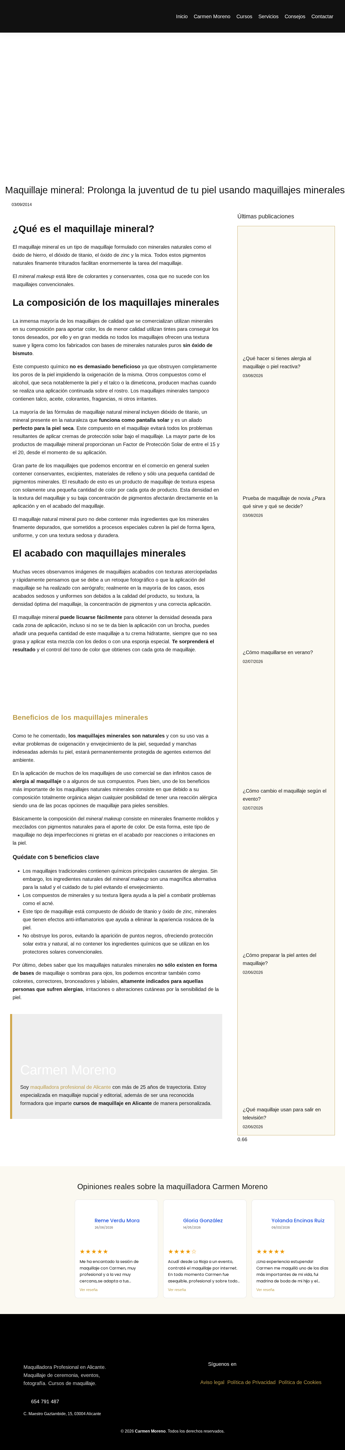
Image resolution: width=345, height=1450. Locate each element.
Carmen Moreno (212, 16)
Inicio (182, 16)
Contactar (322, 16)
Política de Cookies (300, 1382)
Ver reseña (88, 1290)
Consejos (295, 16)
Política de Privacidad (251, 1382)
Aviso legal (212, 1382)
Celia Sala (284, 1220)
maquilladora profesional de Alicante (70, 1087)
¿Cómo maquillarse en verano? (278, 652)
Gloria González (114, 1220)
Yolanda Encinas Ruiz (209, 1220)
